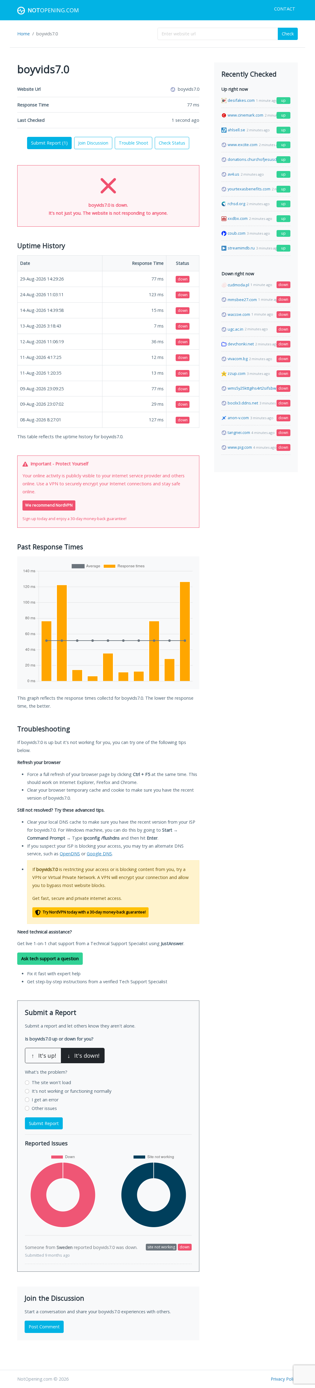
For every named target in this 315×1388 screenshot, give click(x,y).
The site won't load (51, 1082)
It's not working (71, 1091)
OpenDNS (70, 854)
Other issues (44, 1108)
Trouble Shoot (133, 143)
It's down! (83, 1055)
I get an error (45, 1100)
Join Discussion (93, 143)
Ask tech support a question (50, 958)
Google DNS (99, 854)
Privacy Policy (284, 1379)
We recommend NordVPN (49, 505)
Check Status (172, 143)
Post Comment (44, 1327)
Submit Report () (49, 143)
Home (23, 34)
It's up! (43, 1055)
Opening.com (53, 10)
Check (288, 34)
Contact (284, 9)
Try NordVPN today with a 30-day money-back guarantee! (94, 912)
